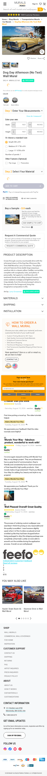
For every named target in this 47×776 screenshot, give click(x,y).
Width (7, 125)
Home (9, 394)
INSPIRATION (9, 644)
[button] (16, 618)
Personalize (25, 163)
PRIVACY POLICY (11, 676)
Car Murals (7, 22)
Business (23, 394)
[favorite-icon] (40, 3)
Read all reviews (10, 563)
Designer (38, 394)
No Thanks (23, 398)
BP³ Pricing (18, 90)
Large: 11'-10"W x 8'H (17, 150)
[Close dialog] (44, 377)
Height (7, 132)
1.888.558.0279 (11, 715)
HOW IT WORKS (10, 689)
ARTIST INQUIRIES (11, 668)
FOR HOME (8, 640)
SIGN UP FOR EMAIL (14, 735)
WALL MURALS (10, 632)
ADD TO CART (12, 186)
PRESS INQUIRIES (11, 672)
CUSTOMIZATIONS (11, 697)
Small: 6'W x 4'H (15, 142)
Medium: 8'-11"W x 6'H (17, 146)
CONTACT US (12, 359)
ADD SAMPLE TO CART (32, 223)
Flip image (12, 163)
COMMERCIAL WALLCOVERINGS (17, 636)
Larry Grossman (15, 292)
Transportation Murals (31, 19)
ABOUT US (8, 685)
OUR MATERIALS (10, 693)
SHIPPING (8, 657)
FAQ (6, 665)
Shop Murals (14, 19)
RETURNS (8, 661)
